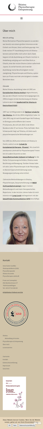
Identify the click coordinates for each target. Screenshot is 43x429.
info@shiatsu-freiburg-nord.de (13, 292)
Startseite (6, 356)
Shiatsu (5, 336)
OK (9, 425)
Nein (15, 425)
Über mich (6, 344)
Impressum (6, 366)
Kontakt (5, 359)
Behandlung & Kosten (12, 338)
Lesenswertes (7, 348)
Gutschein (6, 369)
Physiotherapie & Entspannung (13, 341)
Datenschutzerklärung (10, 363)
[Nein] (37, 423)
